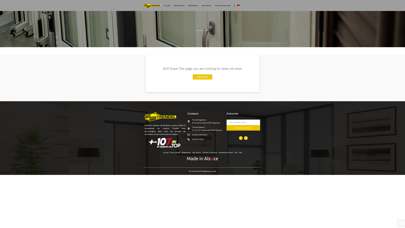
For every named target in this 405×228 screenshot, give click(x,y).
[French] (235, 5)
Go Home (202, 77)
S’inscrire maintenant (243, 128)
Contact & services (223, 5)
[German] (238, 5)
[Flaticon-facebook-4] (241, 138)
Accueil (167, 5)
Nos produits (179, 5)
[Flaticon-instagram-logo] (246, 138)
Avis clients (206, 5)
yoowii (213, 171)
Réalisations (193, 5)
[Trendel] (152, 5)
